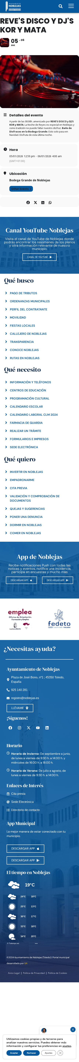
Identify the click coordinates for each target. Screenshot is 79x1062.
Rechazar (31, 1052)
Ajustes (48, 1052)
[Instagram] (19, 727)
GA (25, 963)
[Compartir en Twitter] (35, 202)
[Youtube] (38, 727)
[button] (60, 6)
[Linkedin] (47, 727)
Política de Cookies (57, 973)
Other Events (20, 189)
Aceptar (14, 1052)
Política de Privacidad (34, 973)
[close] (73, 1029)
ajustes (66, 1046)
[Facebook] (10, 727)
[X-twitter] (28, 727)
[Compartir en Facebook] (28, 202)
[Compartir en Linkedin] (43, 202)
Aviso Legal (14, 973)
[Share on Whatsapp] (50, 202)
